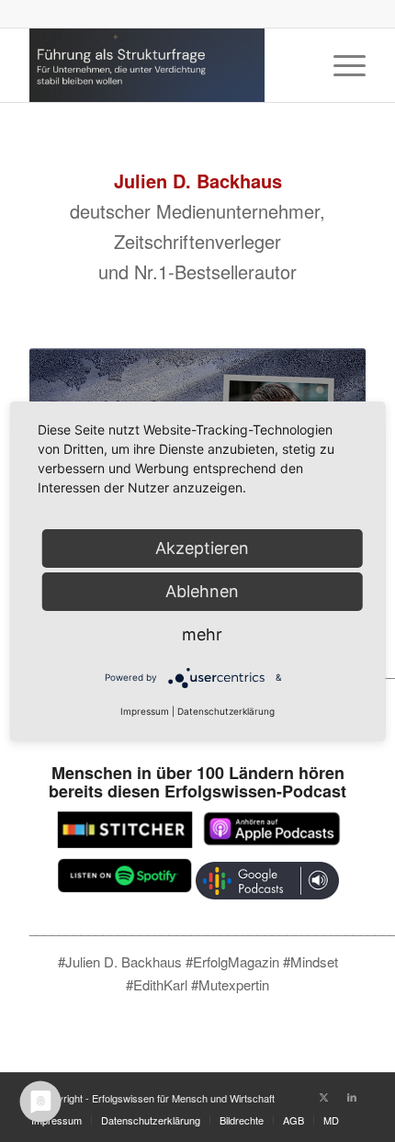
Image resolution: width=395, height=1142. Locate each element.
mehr (202, 633)
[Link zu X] (324, 1096)
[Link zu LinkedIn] (352, 1096)
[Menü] (340, 65)
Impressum (144, 711)
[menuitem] (340, 65)
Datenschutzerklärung (226, 711)
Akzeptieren (202, 547)
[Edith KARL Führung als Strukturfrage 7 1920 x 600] (163, 65)
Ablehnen (202, 590)
